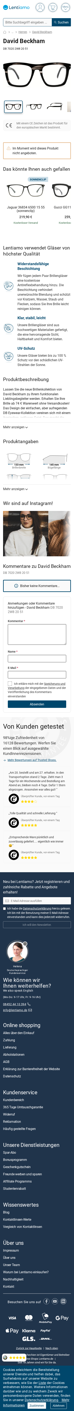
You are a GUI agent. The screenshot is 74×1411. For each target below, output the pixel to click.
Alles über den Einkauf (18, 1032)
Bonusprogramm (15, 1159)
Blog (6, 1212)
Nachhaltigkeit (13, 1279)
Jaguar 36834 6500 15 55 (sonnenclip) (26, 209)
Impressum (11, 1250)
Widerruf (9, 1114)
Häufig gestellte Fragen (19, 1128)
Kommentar (16, 621)
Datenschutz (12, 1076)
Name (12, 651)
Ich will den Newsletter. (37, 924)
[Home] (4, 32)
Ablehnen (59, 1405)
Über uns (9, 1257)
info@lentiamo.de (15, 1010)
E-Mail (13, 668)
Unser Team (11, 1265)
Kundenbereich (13, 1099)
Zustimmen (37, 1405)
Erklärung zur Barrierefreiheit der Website (31, 1068)
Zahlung (9, 1040)
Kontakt (8, 1286)
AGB (6, 1061)
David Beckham (42, 32)
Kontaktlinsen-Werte (17, 1219)
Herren (22, 32)
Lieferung (9, 1047)
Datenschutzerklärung (41, 1400)
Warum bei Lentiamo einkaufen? (26, 1272)
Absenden (37, 704)
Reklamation (12, 1121)
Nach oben (51, 1348)
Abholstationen (13, 1054)
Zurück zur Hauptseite (29, 1348)
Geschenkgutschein (17, 1166)
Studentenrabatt (14, 1188)
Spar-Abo (9, 1152)
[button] (13, 107)
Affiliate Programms (17, 1181)
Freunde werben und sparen (22, 1174)
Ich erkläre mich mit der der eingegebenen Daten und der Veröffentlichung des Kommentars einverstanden (37, 690)
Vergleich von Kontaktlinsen (22, 1226)
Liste (42, 1382)
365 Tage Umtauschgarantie (23, 1107)
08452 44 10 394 (14, 1004)
